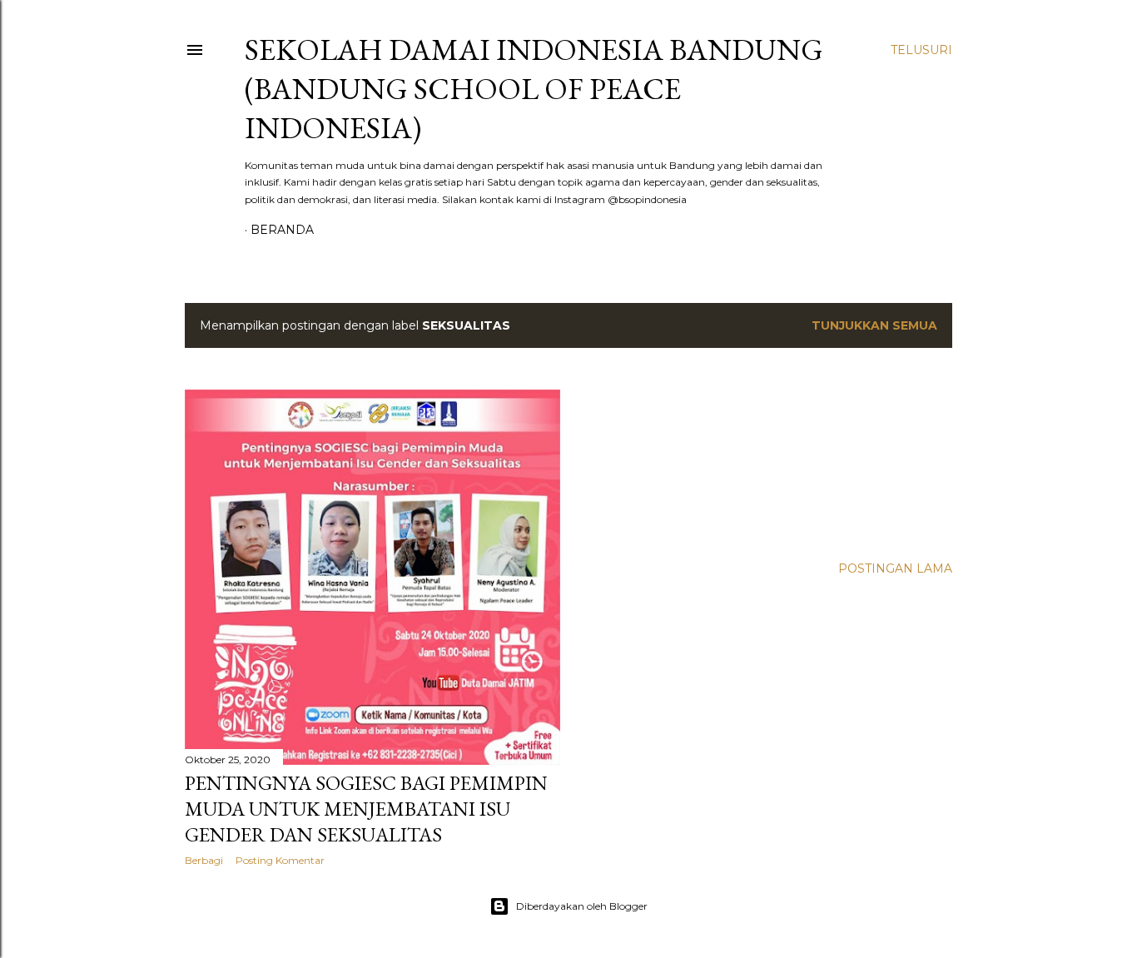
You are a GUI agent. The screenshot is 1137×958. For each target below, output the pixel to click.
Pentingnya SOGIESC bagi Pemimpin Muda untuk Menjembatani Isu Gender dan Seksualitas (366, 808)
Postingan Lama (895, 568)
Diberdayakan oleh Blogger (582, 906)
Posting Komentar (280, 860)
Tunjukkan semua (874, 325)
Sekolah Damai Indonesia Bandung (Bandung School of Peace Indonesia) (534, 88)
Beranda (282, 229)
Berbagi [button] (204, 860)
